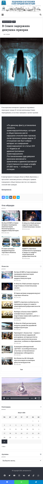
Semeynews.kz (6, 190)
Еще (21, 369)
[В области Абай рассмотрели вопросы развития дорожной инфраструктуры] (7, 326)
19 (15, 433)
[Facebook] (3, 197)
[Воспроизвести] (4, 398)
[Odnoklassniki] (14, 197)
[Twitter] (7, 197)
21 (27, 433)
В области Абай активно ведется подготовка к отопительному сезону (31, 225)
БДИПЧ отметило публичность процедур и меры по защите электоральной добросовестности (31, 252)
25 (10, 437)
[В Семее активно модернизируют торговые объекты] (11, 241)
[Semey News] (22, 9)
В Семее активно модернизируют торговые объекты (9, 250)
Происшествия (7, 21)
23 (38, 433)
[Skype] (18, 197)
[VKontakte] (10, 197)
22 (33, 433)
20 (21, 433)
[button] (22, 389)
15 (33, 429)
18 (10, 433)
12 (15, 429)
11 (10, 429)
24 (4, 437)
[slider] (20, 398)
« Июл (3, 446)
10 (4, 429)
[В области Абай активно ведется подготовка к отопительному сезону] (31, 215)
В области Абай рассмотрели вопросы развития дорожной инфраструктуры (25, 325)
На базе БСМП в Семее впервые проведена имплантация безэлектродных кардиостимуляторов (10, 226)
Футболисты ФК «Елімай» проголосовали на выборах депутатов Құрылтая (24, 360)
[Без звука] (36, 398)
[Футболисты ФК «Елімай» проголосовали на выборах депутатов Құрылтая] (7, 361)
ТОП (14, 21)
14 (27, 429)
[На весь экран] (39, 398)
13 (21, 429)
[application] (21, 389)
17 (4, 433)
